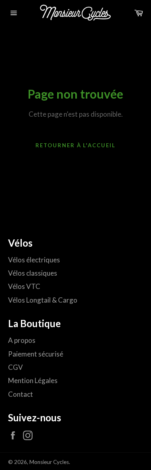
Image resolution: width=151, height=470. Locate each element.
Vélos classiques (32, 273)
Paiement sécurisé (35, 354)
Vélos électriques (34, 260)
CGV (15, 367)
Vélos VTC (24, 286)
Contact (20, 394)
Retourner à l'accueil (75, 145)
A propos (21, 340)
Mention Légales (33, 380)
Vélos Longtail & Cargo (42, 300)
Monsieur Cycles (49, 462)
